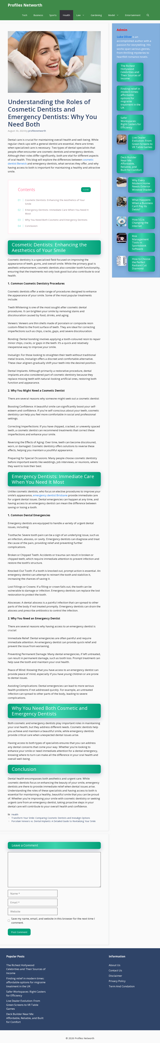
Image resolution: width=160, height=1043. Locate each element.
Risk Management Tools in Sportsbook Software (140, 242)
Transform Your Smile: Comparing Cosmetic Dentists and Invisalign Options (50, 817)
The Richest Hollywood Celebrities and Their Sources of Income (131, 72)
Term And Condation (122, 986)
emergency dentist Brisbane (50, 495)
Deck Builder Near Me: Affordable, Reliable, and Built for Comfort (131, 163)
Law (78, 15)
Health (66, 15)
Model (111, 15)
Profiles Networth (25, 5)
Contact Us (115, 970)
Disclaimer (115, 975)
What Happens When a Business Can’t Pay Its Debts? (142, 204)
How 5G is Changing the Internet (140, 223)
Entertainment (132, 15)
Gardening (96, 15)
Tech (24, 15)
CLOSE (86, 190)
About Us (114, 965)
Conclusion (31, 225)
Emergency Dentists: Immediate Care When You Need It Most (57, 211)
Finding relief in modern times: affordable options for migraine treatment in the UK (130, 98)
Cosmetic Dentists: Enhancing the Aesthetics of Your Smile (55, 201)
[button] (148, 15)
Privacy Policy (117, 981)
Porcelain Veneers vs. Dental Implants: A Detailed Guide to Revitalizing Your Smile (53, 821)
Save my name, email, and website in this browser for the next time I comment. (53, 920)
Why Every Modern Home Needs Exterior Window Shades (142, 184)
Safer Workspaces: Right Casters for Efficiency (131, 122)
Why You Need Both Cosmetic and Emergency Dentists (56, 219)
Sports (53, 15)
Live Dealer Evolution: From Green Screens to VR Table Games (142, 142)
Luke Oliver (124, 37)
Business (38, 15)
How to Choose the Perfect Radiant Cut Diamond (141, 263)
